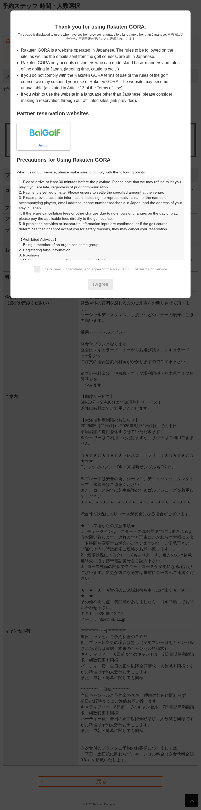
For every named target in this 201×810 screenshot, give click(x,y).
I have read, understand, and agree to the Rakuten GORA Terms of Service (104, 269)
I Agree (100, 284)
